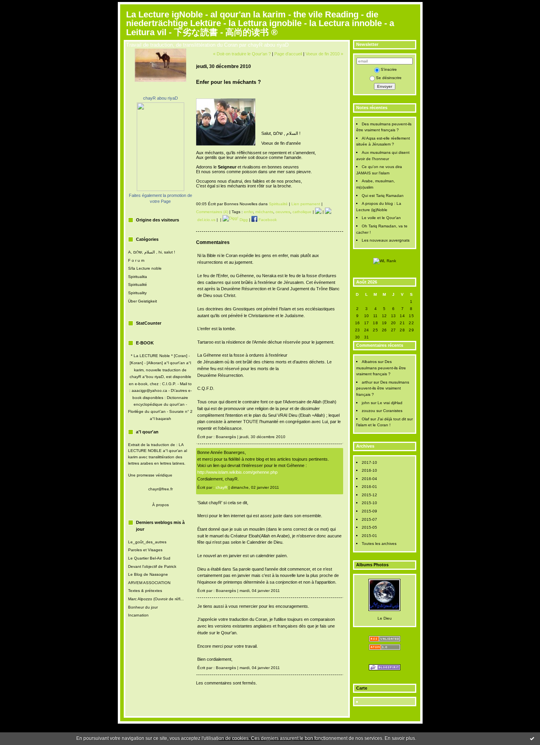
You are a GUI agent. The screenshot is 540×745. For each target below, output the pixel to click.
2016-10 (369, 470)
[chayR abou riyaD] (160, 189)
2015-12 (369, 495)
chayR (221, 487)
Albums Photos (372, 564)
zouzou (368, 410)
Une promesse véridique (150, 475)
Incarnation (138, 615)
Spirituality (137, 293)
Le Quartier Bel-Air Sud (149, 558)
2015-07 (369, 519)
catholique (302, 212)
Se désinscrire (389, 78)
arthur (367, 382)
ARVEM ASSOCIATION (149, 582)
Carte (361, 688)
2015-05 (369, 527)
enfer (248, 212)
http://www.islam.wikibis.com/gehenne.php (237, 472)
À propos (160, 505)
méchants (264, 212)
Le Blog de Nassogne (148, 574)
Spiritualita (137, 276)
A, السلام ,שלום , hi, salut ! (151, 252)
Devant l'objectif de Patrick (152, 566)
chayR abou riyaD (160, 98)
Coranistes (392, 410)
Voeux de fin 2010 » (324, 53)
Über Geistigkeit (142, 301)
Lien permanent (305, 204)
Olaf (365, 419)
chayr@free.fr (160, 489)
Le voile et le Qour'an (381, 218)
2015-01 (369, 535)
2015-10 (369, 503)
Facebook (267, 219)
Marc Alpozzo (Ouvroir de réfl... (156, 599)
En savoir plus (400, 738)
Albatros (369, 361)
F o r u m (136, 260)
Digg (243, 219)
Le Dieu (385, 618)
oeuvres (283, 212)
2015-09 (369, 511)
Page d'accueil (288, 53)
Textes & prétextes (145, 590)
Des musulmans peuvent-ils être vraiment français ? (381, 367)
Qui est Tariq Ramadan (383, 195)
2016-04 (369, 478)
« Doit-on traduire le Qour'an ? (242, 53)
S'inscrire (389, 69)
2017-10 (369, 462)
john (366, 403)
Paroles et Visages (145, 550)
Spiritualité (137, 284)
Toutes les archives (379, 543)
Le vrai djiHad (390, 403)
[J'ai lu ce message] (532, 738)
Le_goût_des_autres (147, 542)
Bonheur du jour (143, 607)
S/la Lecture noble (145, 268)
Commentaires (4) (212, 212)
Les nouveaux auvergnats (386, 240)
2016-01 (369, 486)
